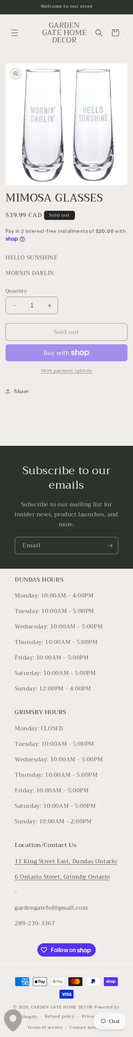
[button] (15, 33)
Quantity (16, 291)
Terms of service (44, 1027)
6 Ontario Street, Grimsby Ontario (62, 877)
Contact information (91, 1027)
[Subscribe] (110, 545)
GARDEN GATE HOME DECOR (62, 1007)
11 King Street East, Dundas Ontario (66, 861)
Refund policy (59, 1016)
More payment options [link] (66, 370)
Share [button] (21, 391)
